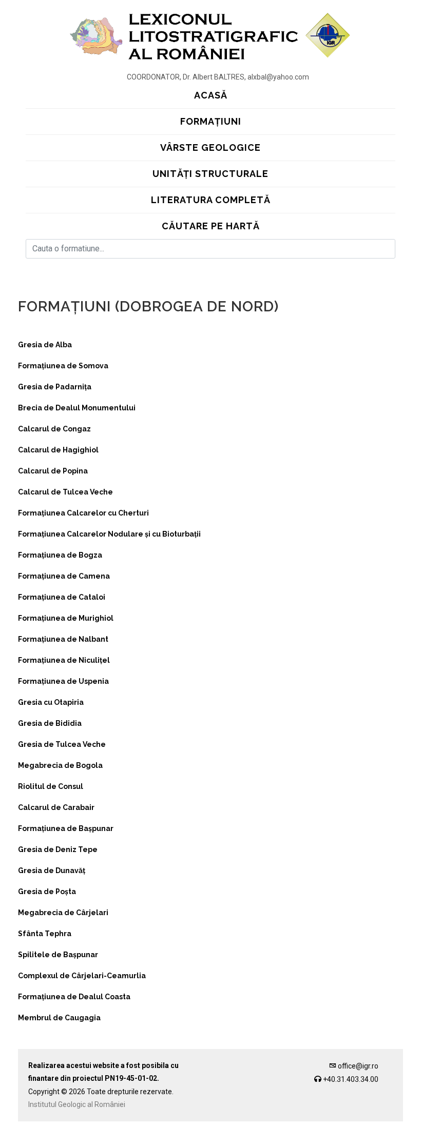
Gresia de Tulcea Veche (62, 744)
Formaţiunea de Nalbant (63, 639)
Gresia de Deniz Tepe (58, 849)
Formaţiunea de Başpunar (65, 828)
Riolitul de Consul (50, 786)
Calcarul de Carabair (56, 807)
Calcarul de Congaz (54, 429)
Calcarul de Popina (53, 471)
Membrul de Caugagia (59, 1018)
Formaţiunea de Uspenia (63, 681)
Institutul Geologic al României (76, 1104)
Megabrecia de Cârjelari (63, 912)
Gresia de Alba (45, 345)
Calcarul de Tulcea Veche (65, 492)
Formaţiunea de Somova (63, 366)
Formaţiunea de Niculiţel (64, 660)
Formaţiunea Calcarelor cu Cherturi (83, 513)
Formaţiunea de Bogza (60, 555)
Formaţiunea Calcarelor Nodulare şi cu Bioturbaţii (109, 534)
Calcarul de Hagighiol (58, 450)
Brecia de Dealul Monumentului (77, 408)
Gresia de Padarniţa (54, 387)
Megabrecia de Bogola (60, 765)
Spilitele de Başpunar (58, 955)
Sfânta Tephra (44, 934)
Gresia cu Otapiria (51, 702)
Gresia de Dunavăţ (51, 870)
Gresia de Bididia (50, 723)
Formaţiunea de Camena (64, 576)
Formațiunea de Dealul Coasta (74, 997)
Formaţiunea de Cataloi (61, 597)
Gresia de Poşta (47, 891)
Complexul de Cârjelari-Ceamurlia (82, 976)
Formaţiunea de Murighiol (65, 618)
